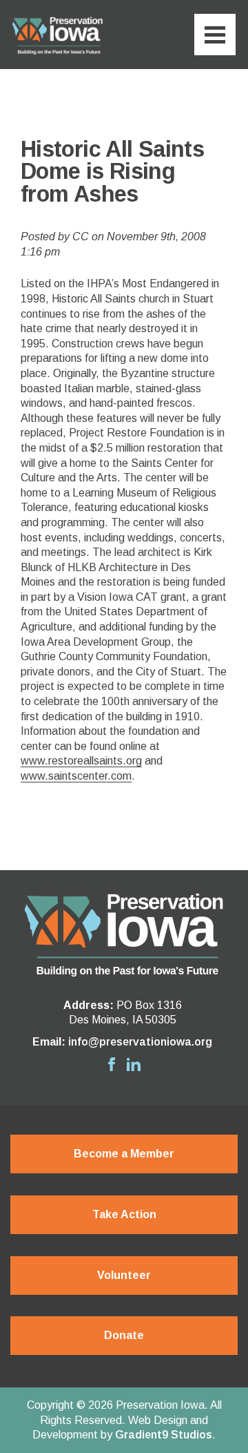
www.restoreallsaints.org (81, 761)
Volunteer (124, 1275)
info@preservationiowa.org (140, 1042)
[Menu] (215, 34)
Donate (124, 1335)
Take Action (124, 1214)
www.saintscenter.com (76, 776)
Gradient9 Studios (163, 1435)
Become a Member (124, 1153)
